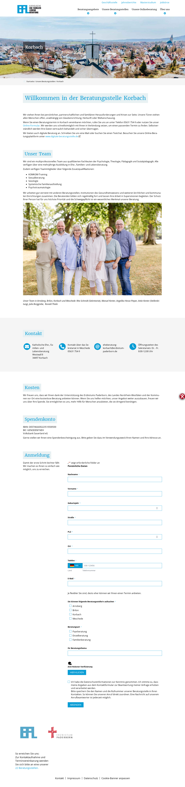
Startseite (30, 81)
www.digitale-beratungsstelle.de (61, 136)
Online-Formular (31, 125)
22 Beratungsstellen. (27, 768)
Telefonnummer (88, 570)
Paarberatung (80, 631)
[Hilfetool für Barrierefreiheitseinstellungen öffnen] (182, 396)
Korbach (77, 614)
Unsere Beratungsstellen (45, 81)
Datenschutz (91, 778)
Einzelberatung (80, 635)
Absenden (75, 704)
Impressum (73, 778)
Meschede (78, 618)
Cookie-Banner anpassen (115, 778)
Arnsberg (77, 606)
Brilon (76, 610)
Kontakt (59, 778)
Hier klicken (77, 672)
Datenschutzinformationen (97, 681)
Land (70, 570)
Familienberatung (82, 639)
